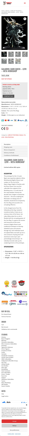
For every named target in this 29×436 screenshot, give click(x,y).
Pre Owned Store (6, 314)
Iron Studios (4, 366)
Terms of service (6, 316)
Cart (2, 324)
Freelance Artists (6, 350)
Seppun (3, 377)
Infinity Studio (5, 364)
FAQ (2, 394)
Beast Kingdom (5, 339)
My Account (4, 327)
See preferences (14, 430)
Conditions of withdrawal (11, 155)
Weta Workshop (9, 137)
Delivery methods (9, 152)
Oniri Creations (5, 371)
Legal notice (18, 433)
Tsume (3, 381)
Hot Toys (3, 362)
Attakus (3, 337)
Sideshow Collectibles (7, 379)
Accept (14, 421)
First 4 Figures (5, 349)
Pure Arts (4, 376)
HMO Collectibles (6, 359)
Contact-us (8, 96)
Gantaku (3, 354)
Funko (3, 352)
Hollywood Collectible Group (9, 361)
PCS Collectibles (5, 372)
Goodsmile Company (7, 355)
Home (3, 10)
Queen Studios (5, 386)
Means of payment (9, 150)
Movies (7, 10)
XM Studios (4, 384)
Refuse (14, 425)
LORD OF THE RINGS (15, 10)
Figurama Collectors (7, 347)
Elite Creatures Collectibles (9, 344)
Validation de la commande (9, 329)
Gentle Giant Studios (7, 357)
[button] (26, 405)
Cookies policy (11, 433)
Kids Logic (4, 367)
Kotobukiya (4, 369)
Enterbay (4, 345)
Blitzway (3, 340)
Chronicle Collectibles (7, 342)
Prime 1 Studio (5, 374)
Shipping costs (8, 147)
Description (7, 144)
